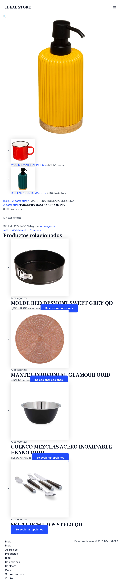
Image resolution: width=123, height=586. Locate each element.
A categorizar (20, 200)
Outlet (8, 570)
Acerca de (11, 549)
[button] (4, 16)
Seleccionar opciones (59, 308)
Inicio (6, 200)
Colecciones (12, 562)
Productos (11, 553)
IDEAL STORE (18, 7)
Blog (8, 557)
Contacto (10, 566)
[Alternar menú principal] (114, 7)
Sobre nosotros (14, 574)
